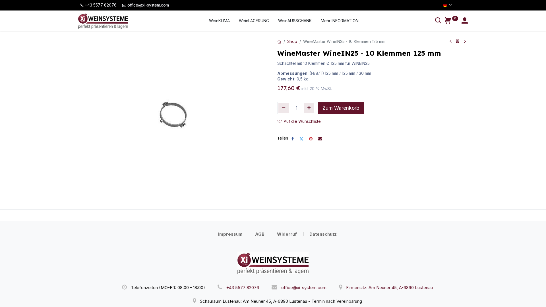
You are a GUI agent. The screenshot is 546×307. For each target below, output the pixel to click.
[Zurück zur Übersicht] (457, 41)
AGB (259, 234)
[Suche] (438, 21)
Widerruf (287, 234)
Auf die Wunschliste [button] (302, 121)
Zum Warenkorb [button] (340, 108)
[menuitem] (219, 21)
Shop (292, 41)
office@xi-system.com (303, 287)
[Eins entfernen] (283, 108)
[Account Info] (465, 21)
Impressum (230, 234)
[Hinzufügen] (309, 108)
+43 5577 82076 (242, 287)
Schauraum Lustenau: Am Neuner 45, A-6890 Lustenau (253, 301)
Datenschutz (323, 234)
